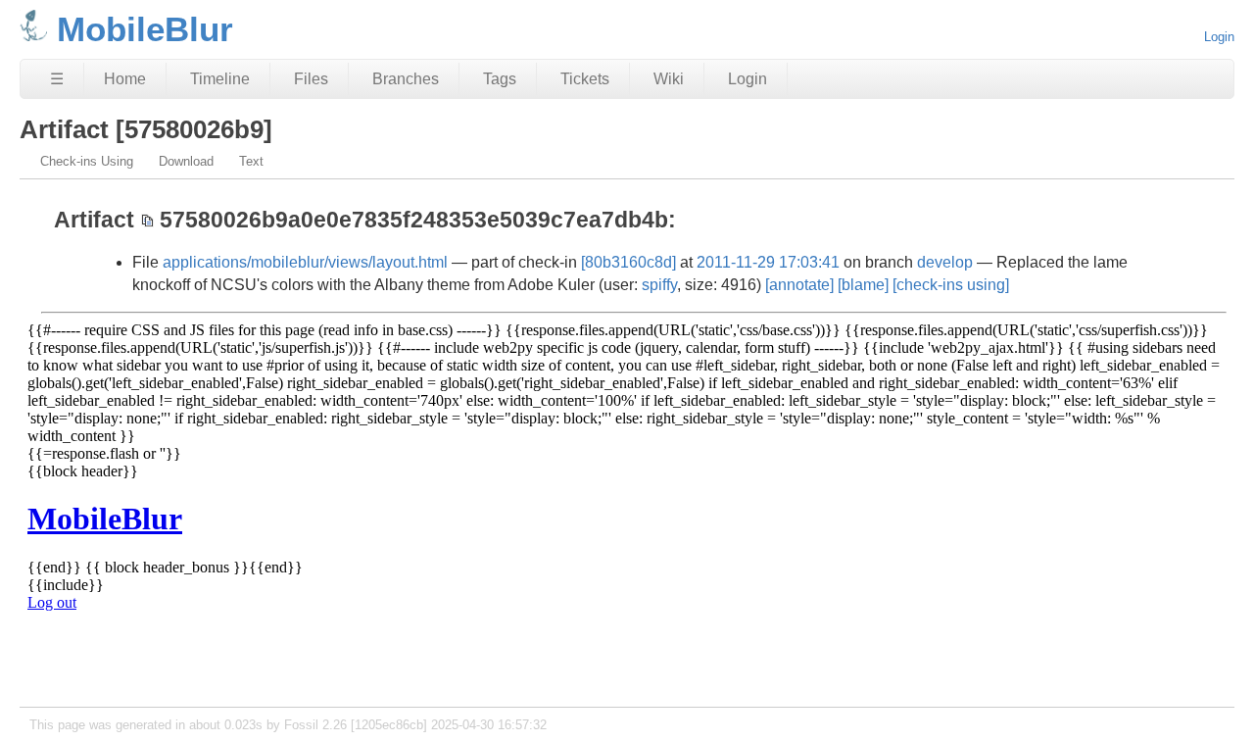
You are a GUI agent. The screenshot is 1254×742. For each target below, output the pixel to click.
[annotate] (799, 284)
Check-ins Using (86, 161)
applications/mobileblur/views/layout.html (305, 262)
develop (945, 262)
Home (125, 79)
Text (251, 161)
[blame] (863, 284)
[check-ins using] (950, 284)
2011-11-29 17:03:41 (768, 262)
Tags (499, 79)
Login (1219, 36)
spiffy (659, 284)
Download (186, 161)
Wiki (668, 79)
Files (311, 79)
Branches (405, 79)
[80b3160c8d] (628, 262)
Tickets (584, 79)
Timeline (220, 79)
